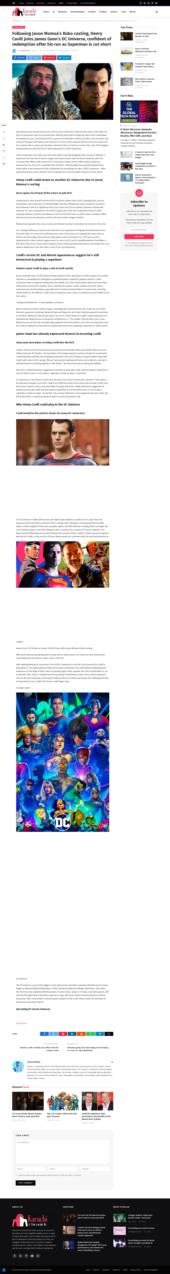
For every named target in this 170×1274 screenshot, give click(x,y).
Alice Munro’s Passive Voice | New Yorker (144, 80)
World (132, 12)
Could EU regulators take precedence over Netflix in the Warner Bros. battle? (96, 1116)
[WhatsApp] (3, 157)
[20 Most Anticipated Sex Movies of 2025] (126, 36)
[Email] (3, 163)
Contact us (52, 3)
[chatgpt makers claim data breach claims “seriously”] (119, 1218)
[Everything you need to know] (119, 1231)
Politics (103, 12)
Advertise (40, 3)
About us (30, 3)
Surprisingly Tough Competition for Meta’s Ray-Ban (145, 166)
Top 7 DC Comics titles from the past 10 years (62, 1115)
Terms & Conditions (88, 3)
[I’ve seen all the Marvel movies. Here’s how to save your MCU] (28, 1101)
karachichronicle (45, 1270)
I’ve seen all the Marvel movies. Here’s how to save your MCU (27, 1115)
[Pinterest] (3, 150)
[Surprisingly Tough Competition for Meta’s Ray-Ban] (126, 166)
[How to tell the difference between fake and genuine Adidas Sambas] (126, 51)
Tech (123, 12)
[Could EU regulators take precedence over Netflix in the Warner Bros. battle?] (97, 1101)
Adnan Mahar (24, 50)
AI (54, 12)
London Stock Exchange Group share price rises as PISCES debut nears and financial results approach (91, 1231)
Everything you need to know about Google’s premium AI (141, 1241)
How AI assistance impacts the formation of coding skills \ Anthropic (145, 179)
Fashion (92, 12)
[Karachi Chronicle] (24, 11)
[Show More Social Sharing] (74, 57)
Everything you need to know (141, 1228)
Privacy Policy (72, 3)
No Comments (51, 50)
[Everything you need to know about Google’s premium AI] (119, 1243)
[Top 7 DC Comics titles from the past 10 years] (62, 1101)
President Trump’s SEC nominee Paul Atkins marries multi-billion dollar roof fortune (145, 65)
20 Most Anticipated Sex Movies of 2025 (146, 34)
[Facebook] (3, 131)
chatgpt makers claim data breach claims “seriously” (140, 1216)
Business (62, 12)
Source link (21, 1023)
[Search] (156, 12)
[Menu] (14, 3)
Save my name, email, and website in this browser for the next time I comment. (50, 1175)
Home (21, 3)
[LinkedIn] (3, 144)
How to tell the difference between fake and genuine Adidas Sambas (146, 50)
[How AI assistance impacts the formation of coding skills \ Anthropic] (126, 177)
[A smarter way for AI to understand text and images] (126, 155)
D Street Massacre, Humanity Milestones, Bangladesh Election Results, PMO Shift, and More (138, 132)
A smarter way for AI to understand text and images (145, 155)
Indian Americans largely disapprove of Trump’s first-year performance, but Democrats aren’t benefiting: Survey (92, 1246)
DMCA (61, 3)
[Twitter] (3, 138)
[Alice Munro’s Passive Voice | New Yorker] (126, 82)
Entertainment (78, 12)
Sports (114, 12)
